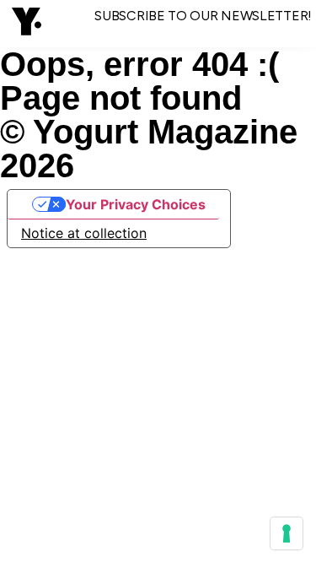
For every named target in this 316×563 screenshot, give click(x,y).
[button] (26, 23)
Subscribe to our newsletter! (203, 16)
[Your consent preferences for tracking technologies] (286, 533)
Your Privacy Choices (136, 204)
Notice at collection (84, 233)
